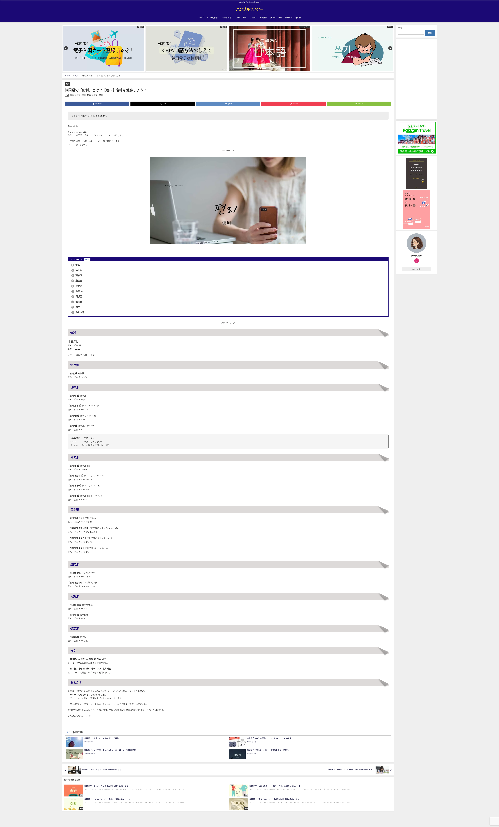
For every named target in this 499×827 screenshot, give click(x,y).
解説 (76, 265)
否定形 (77, 286)
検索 (400, 28)
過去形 (77, 280)
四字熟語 (263, 17)
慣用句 (272, 17)
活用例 (77, 270)
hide (87, 259)
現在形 (77, 275)
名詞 (67, 84)
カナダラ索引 (227, 17)
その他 (298, 17)
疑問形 (77, 291)
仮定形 (77, 302)
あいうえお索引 (213, 17)
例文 (76, 307)
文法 (238, 17)
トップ (201, 17)
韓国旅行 (288, 17)
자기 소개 (416, 269)
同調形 (77, 296)
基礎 (245, 17)
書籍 (280, 17)
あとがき (78, 312)
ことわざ (253, 17)
